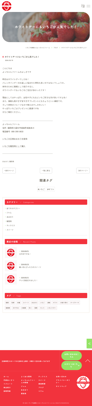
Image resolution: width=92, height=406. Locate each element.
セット (42, 308)
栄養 (18, 302)
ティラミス (11, 225)
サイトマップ (61, 386)
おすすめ (16, 308)
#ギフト (50, 189)
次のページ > (83, 170)
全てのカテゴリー (13, 208)
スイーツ (10, 229)
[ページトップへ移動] (87, 360)
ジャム (9, 212)
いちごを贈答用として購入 (13, 146)
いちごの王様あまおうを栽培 (14, 138)
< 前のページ (9, 170)
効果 (13, 302)
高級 (35, 308)
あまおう (5, 161)
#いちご (41, 189)
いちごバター (51, 308)
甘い (30, 308)
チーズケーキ (74, 302)
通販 (48, 302)
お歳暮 (24, 308)
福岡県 (8, 308)
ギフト (55, 302)
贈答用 (11, 161)
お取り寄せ (64, 302)
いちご (42, 302)
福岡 (7, 302)
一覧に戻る (46, 170)
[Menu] (88, 6)
